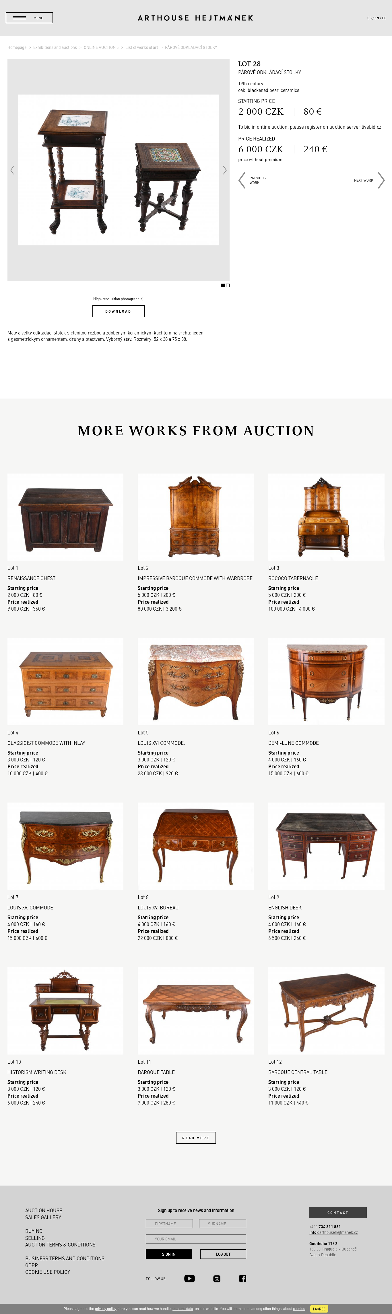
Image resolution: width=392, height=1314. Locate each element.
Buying (33, 1231)
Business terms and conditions (64, 1258)
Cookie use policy (47, 1271)
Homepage (17, 47)
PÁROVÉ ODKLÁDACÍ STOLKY (191, 47)
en (376, 17)
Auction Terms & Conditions (60, 1244)
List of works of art (142, 47)
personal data (182, 1309)
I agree (319, 1309)
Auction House (43, 1210)
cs (369, 18)
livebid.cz (371, 126)
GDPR (31, 1265)
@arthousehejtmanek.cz (333, 1232)
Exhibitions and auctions (55, 47)
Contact (338, 1212)
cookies (299, 1309)
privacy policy (105, 1309)
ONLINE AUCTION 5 (101, 47)
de (384, 18)
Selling (35, 1237)
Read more (195, 1137)
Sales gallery (43, 1217)
